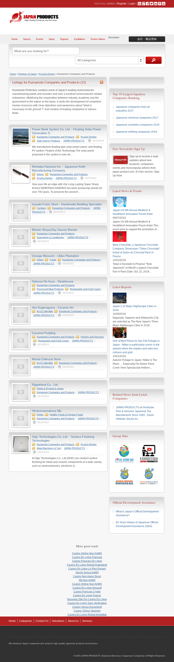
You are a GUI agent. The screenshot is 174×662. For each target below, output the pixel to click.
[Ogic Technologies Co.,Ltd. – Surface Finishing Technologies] (20, 452)
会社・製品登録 (147, 39)
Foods (53, 259)
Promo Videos (98, 39)
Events (39, 39)
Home (14, 39)
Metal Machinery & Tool (49, 448)
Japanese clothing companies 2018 (136, 131)
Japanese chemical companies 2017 (137, 117)
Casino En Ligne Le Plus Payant (87, 568)
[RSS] (139, 3)
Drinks (40, 259)
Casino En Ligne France (87, 595)
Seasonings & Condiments (50, 237)
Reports (64, 39)
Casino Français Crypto (87, 591)
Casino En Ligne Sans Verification (87, 603)
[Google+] (143, 3)
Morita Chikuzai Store (46, 359)
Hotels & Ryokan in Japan (50, 388)
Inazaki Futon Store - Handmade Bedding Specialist (66, 204)
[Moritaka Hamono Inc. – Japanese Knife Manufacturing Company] (20, 182)
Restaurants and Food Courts (85, 289)
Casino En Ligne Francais (87, 557)
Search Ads (154, 60)
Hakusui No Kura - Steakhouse (52, 281)
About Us (73, 620)
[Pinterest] (159, 3)
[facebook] (147, 3)
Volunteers (58, 620)
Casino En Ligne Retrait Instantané (87, 564)
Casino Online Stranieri (87, 610)
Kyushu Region (47, 74)
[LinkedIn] (155, 3)
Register (122, 3)
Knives (40, 174)
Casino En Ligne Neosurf (87, 587)
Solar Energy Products (48, 140)
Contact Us (42, 620)
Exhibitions (79, 39)
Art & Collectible (45, 311)
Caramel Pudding (43, 333)
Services (87, 620)
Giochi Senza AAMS (87, 572)
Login (132, 3)
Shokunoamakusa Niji (46, 411)
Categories (25, 620)
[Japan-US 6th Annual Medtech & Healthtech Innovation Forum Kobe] (119, 206)
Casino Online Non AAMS (87, 553)
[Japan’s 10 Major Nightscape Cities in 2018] (119, 302)
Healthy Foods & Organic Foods (66, 414)
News (52, 39)
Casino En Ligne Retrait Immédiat (87, 614)
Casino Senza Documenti (87, 606)
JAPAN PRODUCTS (73, 140)
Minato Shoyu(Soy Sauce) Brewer (54, 229)
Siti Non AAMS (87, 580)
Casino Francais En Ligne (87, 561)
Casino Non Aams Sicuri (87, 576)
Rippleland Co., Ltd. (45, 384)
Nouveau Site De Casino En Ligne (87, 599)
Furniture (41, 208)
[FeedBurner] (163, 3)
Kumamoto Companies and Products (55, 137)
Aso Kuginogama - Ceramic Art (52, 307)
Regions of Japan (27, 74)
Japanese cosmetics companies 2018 (137, 124)
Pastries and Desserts (92, 337)
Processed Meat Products (50, 289)
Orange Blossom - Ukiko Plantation (55, 256)
